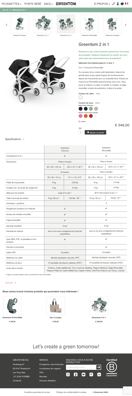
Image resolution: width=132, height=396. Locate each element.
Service (43, 359)
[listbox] (104, 97)
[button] (126, 3)
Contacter (17, 380)
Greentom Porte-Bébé (12, 317)
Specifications (13, 139)
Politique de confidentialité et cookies (71, 392)
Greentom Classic (19, 35)
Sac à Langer (55, 317)
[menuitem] (11, 4)
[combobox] (112, 3)
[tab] (66, 139)
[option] (80, 97)
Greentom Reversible (89, 35)
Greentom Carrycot (112, 35)
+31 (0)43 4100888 (21, 376)
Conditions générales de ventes (37, 392)
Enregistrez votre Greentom (51, 364)
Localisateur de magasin (50, 368)
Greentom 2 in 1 (66, 35)
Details (9, 282)
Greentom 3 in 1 (43, 35)
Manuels (43, 376)
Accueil (5, 10)
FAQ (41, 372)
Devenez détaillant (47, 380)
